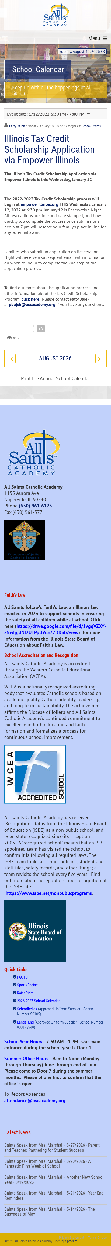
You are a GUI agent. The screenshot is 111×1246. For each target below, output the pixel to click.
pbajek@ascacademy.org (32, 304)
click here (30, 299)
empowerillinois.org (39, 204)
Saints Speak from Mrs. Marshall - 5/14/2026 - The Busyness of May (55, 1212)
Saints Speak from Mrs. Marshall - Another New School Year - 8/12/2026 (55, 1180)
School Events (91, 126)
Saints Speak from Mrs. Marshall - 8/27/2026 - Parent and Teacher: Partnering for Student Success (55, 1148)
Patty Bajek (17, 126)
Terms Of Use (97, 1237)
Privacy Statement (71, 1237)
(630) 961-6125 (35, 506)
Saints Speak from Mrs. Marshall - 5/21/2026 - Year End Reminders (55, 1196)
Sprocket (71, 1241)
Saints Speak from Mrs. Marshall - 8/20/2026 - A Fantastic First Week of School (55, 1164)
